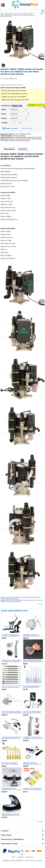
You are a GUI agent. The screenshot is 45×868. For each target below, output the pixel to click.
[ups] (22, 851)
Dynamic (20, 84)
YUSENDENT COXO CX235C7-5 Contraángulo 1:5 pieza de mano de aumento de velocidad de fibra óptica (33, 739)
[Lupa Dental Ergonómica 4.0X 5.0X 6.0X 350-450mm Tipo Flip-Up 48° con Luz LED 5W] (12, 726)
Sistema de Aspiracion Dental (20, 13)
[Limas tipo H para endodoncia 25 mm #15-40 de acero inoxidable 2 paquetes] (33, 777)
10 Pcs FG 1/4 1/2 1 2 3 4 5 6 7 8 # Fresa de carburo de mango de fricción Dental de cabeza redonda (11, 687)
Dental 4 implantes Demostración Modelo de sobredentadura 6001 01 (33, 661)
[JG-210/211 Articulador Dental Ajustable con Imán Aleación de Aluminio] (12, 624)
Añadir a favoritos (26, 128)
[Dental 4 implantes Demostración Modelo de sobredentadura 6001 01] (33, 649)
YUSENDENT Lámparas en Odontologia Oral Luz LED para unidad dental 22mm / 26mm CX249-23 (33, 636)
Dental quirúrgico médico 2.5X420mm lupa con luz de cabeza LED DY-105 (12, 790)
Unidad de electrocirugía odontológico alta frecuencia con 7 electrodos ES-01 (32, 764)
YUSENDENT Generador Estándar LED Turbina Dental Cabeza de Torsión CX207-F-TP (11, 662)
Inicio (2, 13)
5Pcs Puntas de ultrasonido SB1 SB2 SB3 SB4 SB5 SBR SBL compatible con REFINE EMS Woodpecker (32, 687)
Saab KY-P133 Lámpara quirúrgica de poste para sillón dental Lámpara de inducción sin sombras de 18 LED (12, 713)
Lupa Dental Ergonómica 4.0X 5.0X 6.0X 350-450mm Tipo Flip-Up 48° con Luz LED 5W (11, 738)
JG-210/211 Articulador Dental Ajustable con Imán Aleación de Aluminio (10, 636)
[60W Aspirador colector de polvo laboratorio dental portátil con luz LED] (12, 803)
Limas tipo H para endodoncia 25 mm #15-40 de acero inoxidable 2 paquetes (32, 790)
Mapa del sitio (29, 857)
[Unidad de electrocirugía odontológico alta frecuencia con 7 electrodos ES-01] (33, 752)
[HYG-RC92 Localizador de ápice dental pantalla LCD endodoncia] (33, 700)
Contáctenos (20, 857)
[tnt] (27, 851)
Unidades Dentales (8, 13)
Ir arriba (41, 604)
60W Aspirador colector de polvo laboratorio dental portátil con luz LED (11, 815)
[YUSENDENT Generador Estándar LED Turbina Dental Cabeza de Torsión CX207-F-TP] (12, 649)
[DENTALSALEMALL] (22, 854)
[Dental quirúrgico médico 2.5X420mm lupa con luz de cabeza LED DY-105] (12, 777)
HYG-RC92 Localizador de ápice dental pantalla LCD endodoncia (32, 712)
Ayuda (13, 857)
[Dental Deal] (24, 8)
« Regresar (42, 13)
